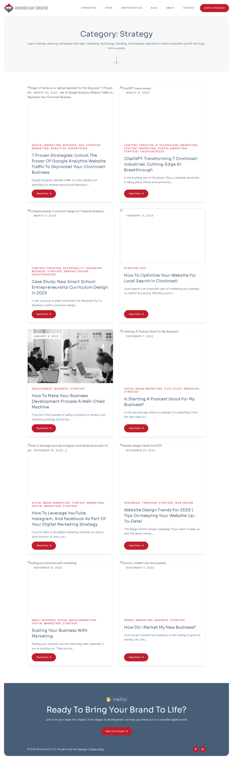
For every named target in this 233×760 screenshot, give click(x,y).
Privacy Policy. (96, 749)
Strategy (93, 145)
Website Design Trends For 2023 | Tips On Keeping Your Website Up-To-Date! (160, 515)
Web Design (184, 502)
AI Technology (167, 145)
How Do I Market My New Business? (160, 627)
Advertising (77, 148)
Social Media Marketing (143, 388)
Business (70, 145)
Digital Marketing (46, 145)
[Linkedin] (202, 749)
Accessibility (73, 268)
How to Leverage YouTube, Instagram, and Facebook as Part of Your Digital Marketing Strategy (69, 519)
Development (42, 388)
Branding (191, 388)
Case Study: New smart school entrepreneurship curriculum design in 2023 (70, 287)
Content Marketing (140, 148)
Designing (94, 268)
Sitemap (82, 749)
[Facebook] (195, 749)
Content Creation (139, 145)
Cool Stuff (173, 388)
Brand (129, 620)
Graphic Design (76, 271)
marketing (40, 148)
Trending (149, 502)
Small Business (44, 620)
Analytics (58, 148)
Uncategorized (152, 151)
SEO (81, 145)
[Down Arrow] (116, 54)
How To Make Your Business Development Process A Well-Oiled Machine (68, 401)
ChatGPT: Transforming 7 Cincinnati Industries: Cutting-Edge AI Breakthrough (160, 164)
